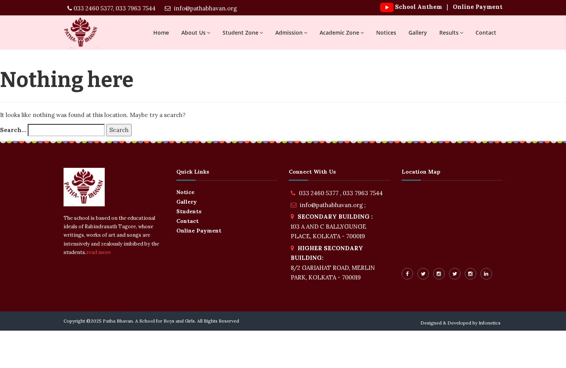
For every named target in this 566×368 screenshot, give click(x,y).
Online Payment (476, 6)
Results (449, 32)
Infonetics (490, 323)
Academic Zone (339, 32)
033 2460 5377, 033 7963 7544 (114, 8)
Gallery (418, 32)
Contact (486, 32)
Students (188, 211)
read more (98, 252)
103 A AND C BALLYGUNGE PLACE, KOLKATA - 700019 (332, 226)
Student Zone (240, 32)
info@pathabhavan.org (204, 8)
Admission (289, 32)
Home (161, 32)
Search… (13, 130)
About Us (193, 32)
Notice (185, 192)
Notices (386, 32)
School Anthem (418, 6)
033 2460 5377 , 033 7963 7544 (341, 193)
